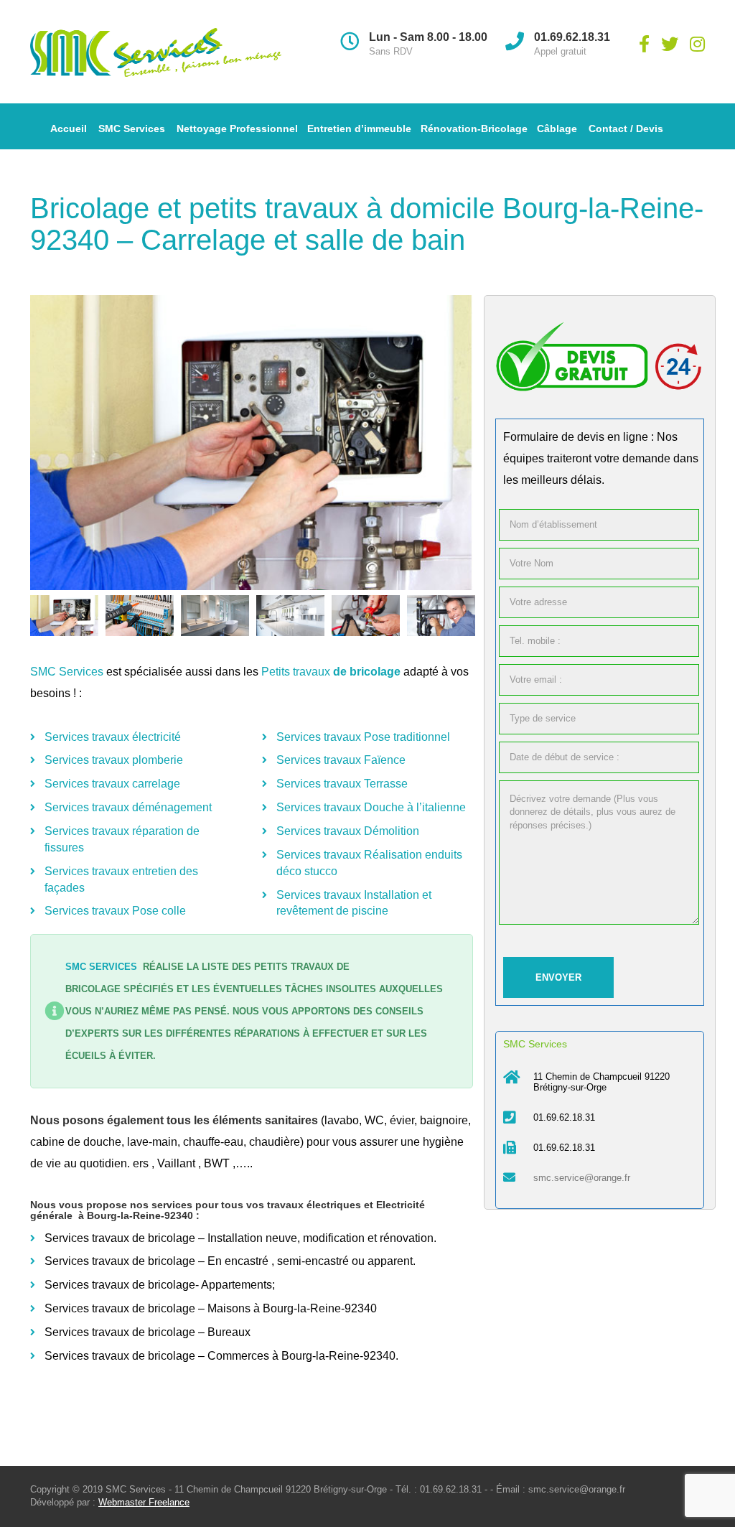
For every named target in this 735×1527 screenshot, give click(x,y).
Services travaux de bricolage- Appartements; (160, 1285)
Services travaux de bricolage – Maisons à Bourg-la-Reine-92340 (211, 1308)
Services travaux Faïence (341, 760)
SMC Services (131, 128)
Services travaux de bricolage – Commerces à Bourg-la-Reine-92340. (221, 1356)
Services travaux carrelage (112, 783)
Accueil (68, 128)
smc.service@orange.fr (581, 1177)
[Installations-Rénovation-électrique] (251, 442)
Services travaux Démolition (347, 831)
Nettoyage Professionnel (237, 128)
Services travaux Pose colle (115, 911)
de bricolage (367, 672)
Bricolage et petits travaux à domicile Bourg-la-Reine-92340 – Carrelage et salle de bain (366, 224)
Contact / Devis (626, 128)
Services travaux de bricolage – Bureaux (149, 1332)
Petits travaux (297, 672)
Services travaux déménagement (128, 807)
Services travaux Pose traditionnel (363, 737)
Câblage (557, 128)
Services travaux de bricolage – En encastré (156, 1261)
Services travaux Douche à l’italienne (371, 807)
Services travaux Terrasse (342, 783)
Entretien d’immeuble (359, 128)
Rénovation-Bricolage (474, 128)
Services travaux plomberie (114, 760)
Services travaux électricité (113, 737)
